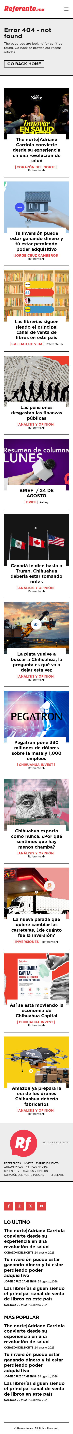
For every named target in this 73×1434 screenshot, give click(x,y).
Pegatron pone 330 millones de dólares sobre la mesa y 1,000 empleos (36, 750)
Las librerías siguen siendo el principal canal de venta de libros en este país (37, 329)
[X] (30, 1206)
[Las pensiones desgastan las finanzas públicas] (36, 381)
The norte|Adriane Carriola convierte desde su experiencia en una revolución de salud (36, 150)
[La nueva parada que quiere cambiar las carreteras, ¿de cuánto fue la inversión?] (36, 893)
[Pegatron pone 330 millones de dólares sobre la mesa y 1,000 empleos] (36, 716)
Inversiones (27, 941)
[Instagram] (19, 1206)
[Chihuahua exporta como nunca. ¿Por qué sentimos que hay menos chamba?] (36, 805)
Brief (31, 502)
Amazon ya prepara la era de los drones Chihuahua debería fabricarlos (36, 1096)
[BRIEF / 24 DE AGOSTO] (36, 464)
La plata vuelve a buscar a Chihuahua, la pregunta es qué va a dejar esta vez (36, 662)
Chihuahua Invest (36, 764)
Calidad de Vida (27, 344)
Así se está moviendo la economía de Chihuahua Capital (36, 1010)
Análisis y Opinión (36, 424)
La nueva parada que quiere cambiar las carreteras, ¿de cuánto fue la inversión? (36, 927)
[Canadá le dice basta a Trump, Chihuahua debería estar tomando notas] (36, 540)
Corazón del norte (36, 167)
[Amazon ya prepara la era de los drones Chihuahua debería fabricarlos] (36, 1062)
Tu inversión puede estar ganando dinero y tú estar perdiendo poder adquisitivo (36, 241)
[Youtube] (41, 1206)
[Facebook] (8, 1206)
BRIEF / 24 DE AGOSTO (36, 493)
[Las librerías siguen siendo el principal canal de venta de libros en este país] (36, 296)
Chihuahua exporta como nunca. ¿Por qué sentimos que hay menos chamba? (36, 839)
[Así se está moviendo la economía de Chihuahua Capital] (36, 979)
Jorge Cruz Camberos (36, 255)
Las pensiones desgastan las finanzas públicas (36, 412)
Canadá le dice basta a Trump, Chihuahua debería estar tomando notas (36, 573)
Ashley (44, 502)
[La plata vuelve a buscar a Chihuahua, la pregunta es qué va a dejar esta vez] (36, 628)
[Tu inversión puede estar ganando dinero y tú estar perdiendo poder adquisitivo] (36, 207)
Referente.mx (36, 170)
